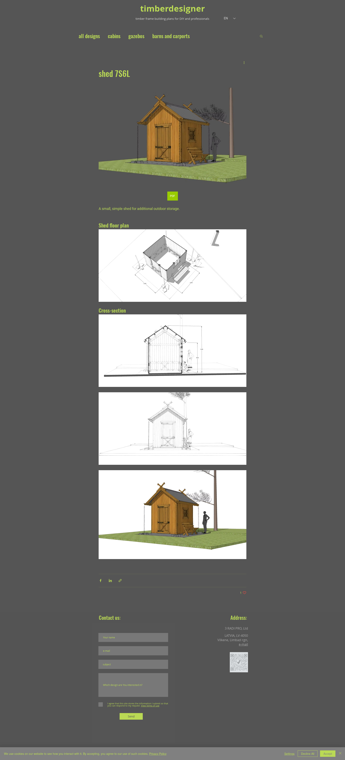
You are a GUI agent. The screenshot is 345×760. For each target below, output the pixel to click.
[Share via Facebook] (100, 580)
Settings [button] (289, 754)
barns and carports (171, 36)
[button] (261, 36)
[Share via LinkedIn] (110, 580)
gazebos (136, 36)
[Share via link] (120, 580)
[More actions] (244, 62)
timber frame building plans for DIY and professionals (172, 19)
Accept (327, 754)
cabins (114, 36)
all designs (89, 36)
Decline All (307, 754)
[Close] (340, 753)
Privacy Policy (158, 754)
